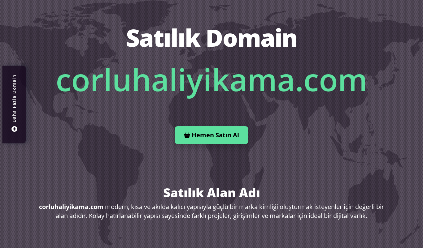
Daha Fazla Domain (14, 99)
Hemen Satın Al (215, 135)
